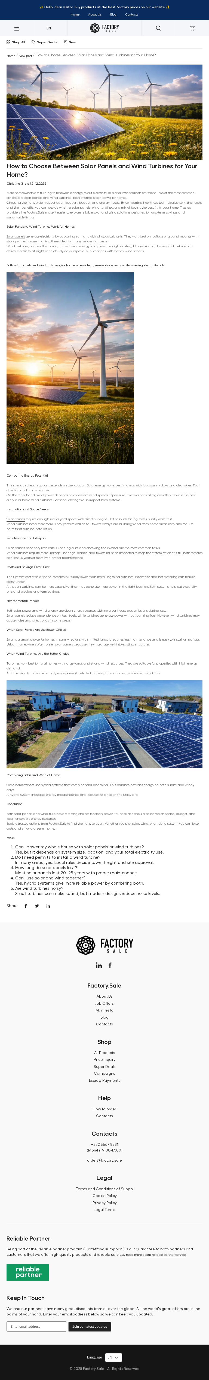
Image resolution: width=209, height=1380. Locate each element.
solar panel (43, 576)
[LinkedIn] (99, 965)
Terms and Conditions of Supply (104, 1189)
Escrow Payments (104, 1081)
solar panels (23, 813)
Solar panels (16, 236)
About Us (95, 14)
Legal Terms (105, 1210)
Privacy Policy (105, 1203)
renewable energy (69, 192)
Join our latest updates (89, 1326)
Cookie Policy (105, 1196)
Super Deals (47, 42)
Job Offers (104, 1004)
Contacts (131, 14)
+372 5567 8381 (104, 1145)
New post (25, 55)
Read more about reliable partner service (156, 1254)
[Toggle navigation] (17, 28)
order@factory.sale (104, 1160)
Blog (113, 14)
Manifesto (104, 1010)
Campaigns (104, 1074)
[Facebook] (110, 965)
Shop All (18, 42)
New (72, 42)
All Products (104, 1053)
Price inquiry (104, 1060)
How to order (104, 1109)
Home (75, 14)
